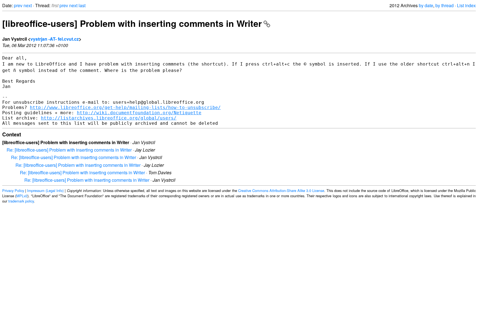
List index (466, 5)
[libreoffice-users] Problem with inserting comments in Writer (132, 23)
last (82, 5)
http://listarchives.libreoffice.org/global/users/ (108, 118)
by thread (444, 5)
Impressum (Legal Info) (45, 190)
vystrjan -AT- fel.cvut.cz (54, 39)
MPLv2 (21, 195)
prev (18, 5)
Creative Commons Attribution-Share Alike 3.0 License (281, 190)
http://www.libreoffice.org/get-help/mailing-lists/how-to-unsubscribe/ (125, 107)
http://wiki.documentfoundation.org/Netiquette (139, 112)
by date (426, 5)
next (28, 5)
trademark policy (21, 201)
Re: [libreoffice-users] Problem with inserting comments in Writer (69, 150)
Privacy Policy (13, 190)
